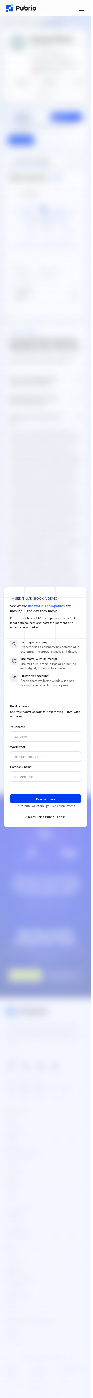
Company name (21, 767)
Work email (18, 747)
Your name (17, 727)
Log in (61, 816)
